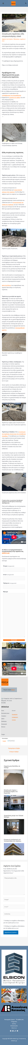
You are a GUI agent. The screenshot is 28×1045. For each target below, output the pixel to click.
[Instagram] (13, 1031)
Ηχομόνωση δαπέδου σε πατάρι (12, 766)
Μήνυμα (5, 591)
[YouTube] (17, 1031)
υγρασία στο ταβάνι (14, 97)
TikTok (14, 720)
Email (8, 574)
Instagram (15, 717)
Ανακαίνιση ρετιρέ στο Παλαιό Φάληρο (13, 816)
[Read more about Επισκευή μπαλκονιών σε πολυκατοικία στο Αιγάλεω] (14, 849)
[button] (26, 3)
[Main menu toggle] (3, 3)
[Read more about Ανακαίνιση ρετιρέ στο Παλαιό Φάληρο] (14, 826)
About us (14, 1028)
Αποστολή (14, 640)
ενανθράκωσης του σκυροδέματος (11, 95)
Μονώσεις (16, 39)
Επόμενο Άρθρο (14, 751)
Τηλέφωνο (9, 583)
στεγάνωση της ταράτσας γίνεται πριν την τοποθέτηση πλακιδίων (14, 434)
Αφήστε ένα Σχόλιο (7, 39)
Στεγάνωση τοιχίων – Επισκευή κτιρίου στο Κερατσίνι (11, 791)
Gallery (14, 1023)
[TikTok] (15, 1031)
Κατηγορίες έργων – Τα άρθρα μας (14, 1019)
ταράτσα (22, 39)
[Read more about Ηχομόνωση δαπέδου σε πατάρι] (14, 777)
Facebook (14, 714)
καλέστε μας (6, 553)
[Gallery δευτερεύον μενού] (4, 718)
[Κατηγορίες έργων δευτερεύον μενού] (9, 713)
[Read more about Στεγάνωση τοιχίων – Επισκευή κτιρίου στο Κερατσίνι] (14, 802)
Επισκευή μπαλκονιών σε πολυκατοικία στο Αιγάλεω (12, 840)
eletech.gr (5, 707)
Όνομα (8, 566)
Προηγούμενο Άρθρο (14, 748)
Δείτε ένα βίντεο (6, 285)
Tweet (4, 740)
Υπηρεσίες (14, 1021)
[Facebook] (10, 1031)
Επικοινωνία (14, 1026)
